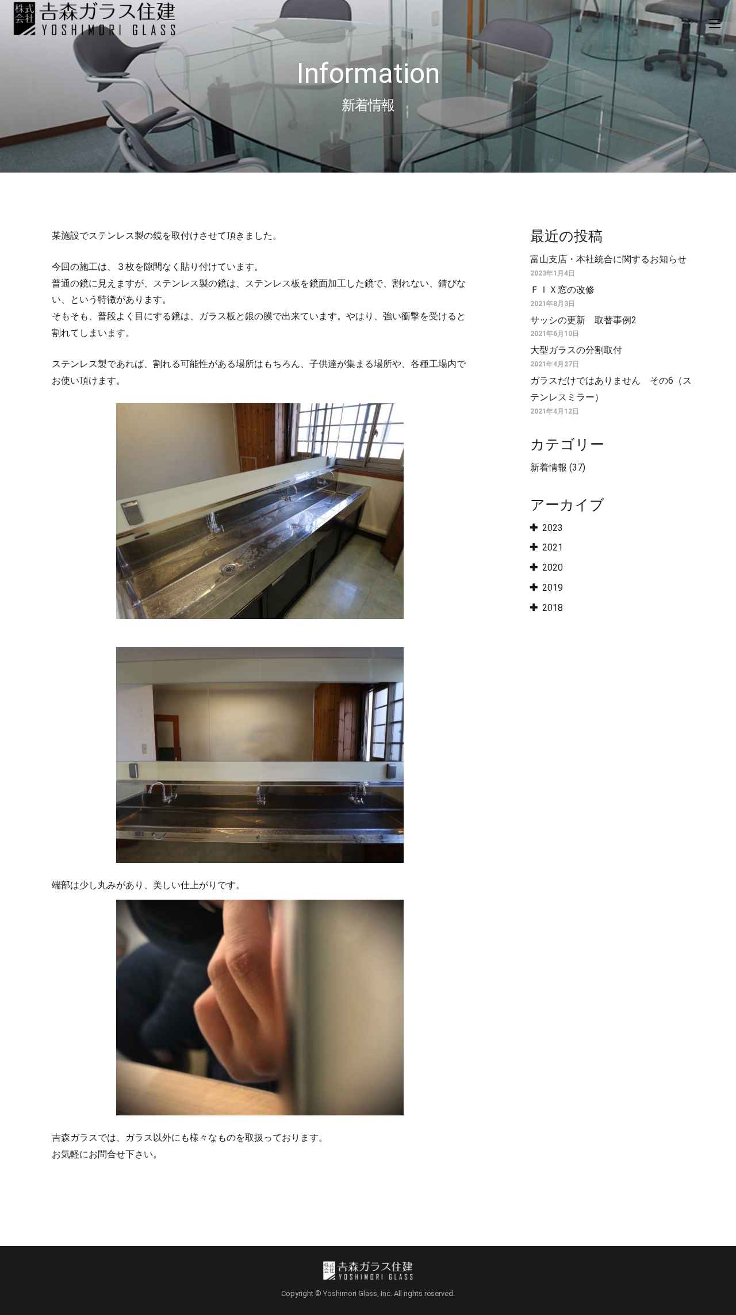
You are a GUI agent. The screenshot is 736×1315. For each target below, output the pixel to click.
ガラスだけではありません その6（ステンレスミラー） (611, 389)
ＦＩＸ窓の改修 (562, 289)
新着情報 (548, 467)
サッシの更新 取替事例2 (583, 320)
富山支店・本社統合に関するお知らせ (608, 259)
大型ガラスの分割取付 (576, 350)
